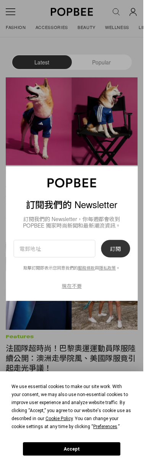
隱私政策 (107, 268)
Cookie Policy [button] (59, 418)
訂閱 (115, 248)
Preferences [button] (105, 426)
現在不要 (72, 285)
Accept (72, 449)
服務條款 (86, 268)
